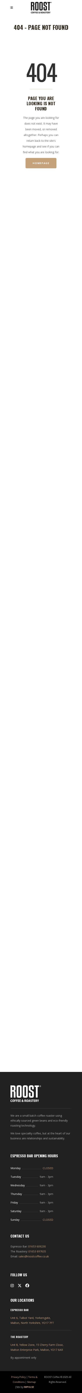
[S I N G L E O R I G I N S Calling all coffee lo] (41, 455)
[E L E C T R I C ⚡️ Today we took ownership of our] (41, 229)
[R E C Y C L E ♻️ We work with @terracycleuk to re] (14, 397)
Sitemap (31, 1382)
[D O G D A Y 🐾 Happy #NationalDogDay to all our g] (67, 249)
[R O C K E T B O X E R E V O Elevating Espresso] (67, 536)
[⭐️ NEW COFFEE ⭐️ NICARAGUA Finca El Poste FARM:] (41, 898)
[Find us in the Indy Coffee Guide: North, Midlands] (14, 269)
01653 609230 (37, 1246)
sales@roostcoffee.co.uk (33, 1256)
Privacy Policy (18, 1377)
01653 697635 (37, 1251)
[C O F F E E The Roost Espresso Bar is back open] (14, 764)
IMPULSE (29, 1387)
